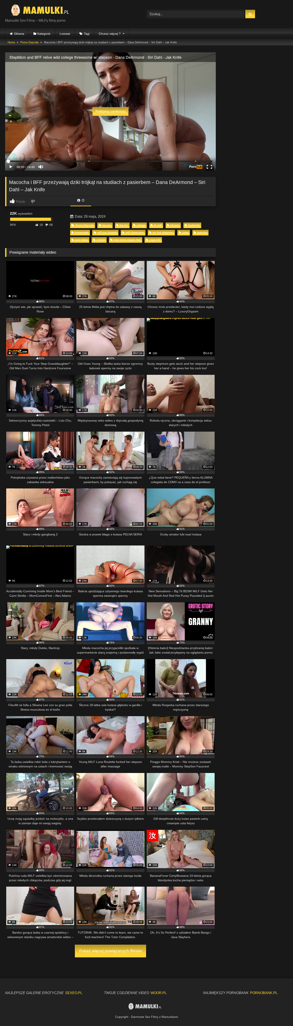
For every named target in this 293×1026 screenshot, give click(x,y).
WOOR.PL (159, 993)
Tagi (86, 33)
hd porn (175, 225)
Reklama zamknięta (110, 111)
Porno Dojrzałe (29, 42)
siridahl (101, 239)
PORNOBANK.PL (264, 993)
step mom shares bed (127, 239)
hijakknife (194, 225)
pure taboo (81, 239)
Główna (19, 33)
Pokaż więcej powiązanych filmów (110, 951)
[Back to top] (279, 1013)
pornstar (202, 232)
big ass (106, 225)
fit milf (158, 225)
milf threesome (134, 232)
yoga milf (155, 239)
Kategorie (43, 33)
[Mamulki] (42, 10)
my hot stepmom (163, 232)
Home (11, 42)
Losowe (65, 33)
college (141, 225)
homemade (82, 232)
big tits (124, 225)
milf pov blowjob (107, 232)
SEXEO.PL (73, 993)
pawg (185, 232)
